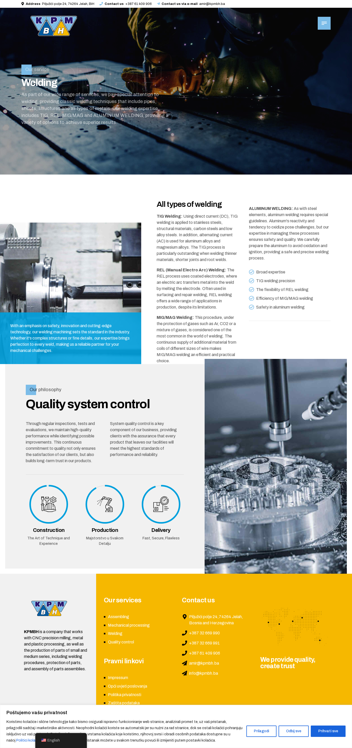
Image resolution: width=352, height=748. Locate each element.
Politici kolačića (29, 740)
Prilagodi (261, 731)
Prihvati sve (328, 731)
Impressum (118, 677)
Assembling (118, 617)
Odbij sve (293, 731)
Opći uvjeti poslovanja (127, 686)
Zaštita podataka (124, 703)
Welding (115, 633)
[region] (176, 726)
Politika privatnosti (124, 694)
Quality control (121, 642)
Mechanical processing (129, 625)
